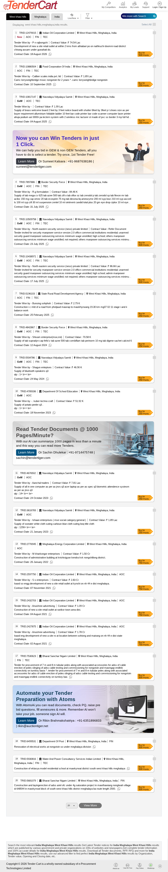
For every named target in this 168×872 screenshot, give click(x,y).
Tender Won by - (23, 106)
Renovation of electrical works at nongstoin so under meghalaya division (52, 746)
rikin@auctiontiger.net (33, 726)
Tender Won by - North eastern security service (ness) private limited (51, 229)
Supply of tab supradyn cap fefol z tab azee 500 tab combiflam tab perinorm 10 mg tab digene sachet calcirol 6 (73, 340)
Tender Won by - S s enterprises (31, 579)
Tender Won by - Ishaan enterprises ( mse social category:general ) (50, 520)
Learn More (26, 161)
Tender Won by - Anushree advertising (34, 605)
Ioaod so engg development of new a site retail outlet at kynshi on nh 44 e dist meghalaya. (62, 583)
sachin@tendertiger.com (33, 458)
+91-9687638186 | (81, 161)
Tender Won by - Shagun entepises (33, 367)
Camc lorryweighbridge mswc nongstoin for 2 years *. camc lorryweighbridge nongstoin (60, 79)
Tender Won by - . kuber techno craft (33, 401)
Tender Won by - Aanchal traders (31, 482)
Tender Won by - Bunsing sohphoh (32, 303)
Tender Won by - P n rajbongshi (31, 42)
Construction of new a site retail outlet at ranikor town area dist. (47, 609)
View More (90, 805)
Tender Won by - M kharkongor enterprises (37, 553)
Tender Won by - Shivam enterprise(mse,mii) (38, 337)
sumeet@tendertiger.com (34, 166)
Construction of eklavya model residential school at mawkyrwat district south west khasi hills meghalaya (69, 768)
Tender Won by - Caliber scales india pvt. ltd (37, 76)
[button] (160, 866)
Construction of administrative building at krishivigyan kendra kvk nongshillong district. (60, 557)
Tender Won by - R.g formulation (31, 191)
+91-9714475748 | (82, 452)
